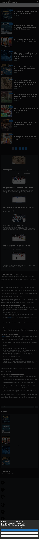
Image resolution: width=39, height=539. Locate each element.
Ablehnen (19, 532)
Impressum (21, 537)
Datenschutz (18, 537)
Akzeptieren (19, 530)
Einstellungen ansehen (19, 535)
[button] (37, 521)
